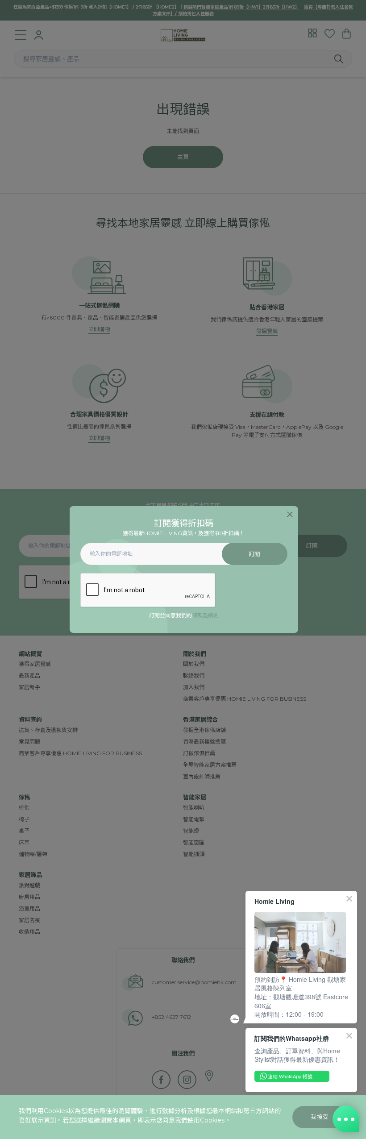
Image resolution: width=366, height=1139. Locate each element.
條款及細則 (205, 615)
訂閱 (255, 554)
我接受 (320, 1117)
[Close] (290, 514)
